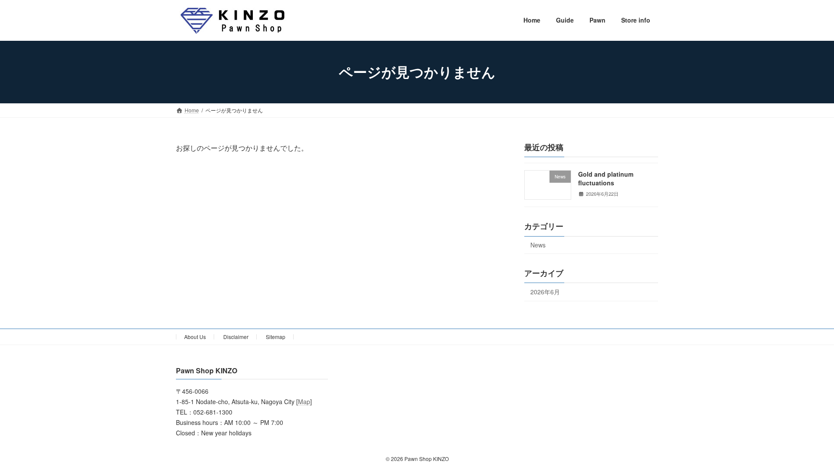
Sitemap (275, 336)
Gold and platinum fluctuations (605, 178)
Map (304, 402)
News (538, 244)
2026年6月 (545, 291)
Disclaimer (235, 336)
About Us (195, 336)
